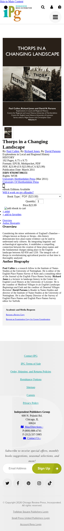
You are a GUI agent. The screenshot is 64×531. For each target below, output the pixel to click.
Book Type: (13, 196)
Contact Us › (34, 438)
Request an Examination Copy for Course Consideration (28, 319)
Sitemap (30, 387)
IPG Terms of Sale (31, 363)
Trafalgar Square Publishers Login (30, 511)
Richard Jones (32, 151)
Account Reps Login (30, 524)
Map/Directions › (33, 426)
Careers (31, 395)
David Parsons (53, 151)
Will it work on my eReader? (18, 192)
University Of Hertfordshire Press (21, 182)
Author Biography (11, 223)
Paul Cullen (12, 151)
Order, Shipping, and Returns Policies (30, 371)
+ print (6, 211)
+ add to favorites (12, 214)
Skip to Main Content (11, 1)
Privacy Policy (31, 403)
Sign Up (44, 468)
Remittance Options (30, 379)
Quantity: (31, 201)
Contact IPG (31, 355)
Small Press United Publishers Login (31, 518)
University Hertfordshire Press (19, 178)
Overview (7, 220)
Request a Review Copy (15, 315)
